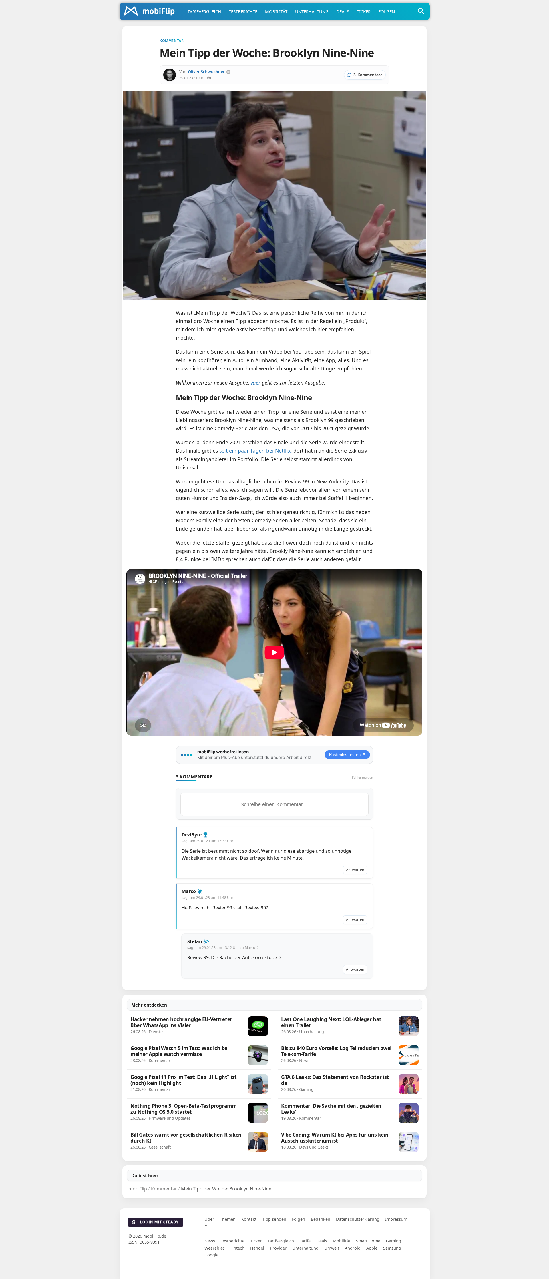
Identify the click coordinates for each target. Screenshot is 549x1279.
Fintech (237, 1248)
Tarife (305, 1241)
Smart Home (368, 1241)
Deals (342, 11)
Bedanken (320, 1219)
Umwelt (331, 1248)
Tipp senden (274, 1219)
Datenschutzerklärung (357, 1219)
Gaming (393, 1241)
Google (211, 1255)
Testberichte (243, 11)
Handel (257, 1248)
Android (353, 1248)
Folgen (386, 11)
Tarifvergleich (204, 11)
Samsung (392, 1248)
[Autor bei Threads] (228, 72)
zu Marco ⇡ (249, 947)
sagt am (207, 840)
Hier (255, 382)
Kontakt (248, 1219)
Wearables (214, 1248)
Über (209, 1219)
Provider (278, 1248)
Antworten (355, 869)
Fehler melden (362, 777)
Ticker (364, 11)
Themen (228, 1219)
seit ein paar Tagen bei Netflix (255, 450)
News (209, 1241)
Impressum (396, 1219)
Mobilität (276, 11)
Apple (371, 1248)
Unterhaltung (312, 11)
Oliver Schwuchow (206, 71)
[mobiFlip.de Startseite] (151, 11)
